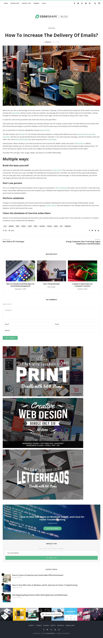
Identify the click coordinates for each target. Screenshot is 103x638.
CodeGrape (50, 633)
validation (68, 226)
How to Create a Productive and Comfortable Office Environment (37, 575)
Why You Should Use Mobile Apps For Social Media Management (20, 285)
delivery (11, 226)
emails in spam (50, 205)
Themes (39, 625)
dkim (17, 226)
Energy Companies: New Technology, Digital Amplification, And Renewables (83, 242)
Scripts (31, 625)
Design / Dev (26, 3)
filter (35, 226)
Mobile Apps (70, 625)
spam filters (16, 113)
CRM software (80, 143)
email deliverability (22, 139)
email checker (52, 139)
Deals (44, 3)
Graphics (60, 625)
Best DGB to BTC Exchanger (13, 241)
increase (42, 226)
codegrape (48, 42)
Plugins (46, 625)
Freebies (36, 3)
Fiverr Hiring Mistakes (51, 284)
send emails (57, 170)
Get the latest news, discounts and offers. (51, 548)
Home (6, 3)
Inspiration (15, 3)
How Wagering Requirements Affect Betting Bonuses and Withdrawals (52, 518)
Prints (53, 625)
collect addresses (61, 188)
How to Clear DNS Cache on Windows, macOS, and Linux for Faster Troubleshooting (44, 585)
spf (61, 226)
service (49, 226)
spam (55, 226)
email (29, 226)
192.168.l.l (22, 134)
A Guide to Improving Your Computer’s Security (82, 285)
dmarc (23, 226)
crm (5, 226)
